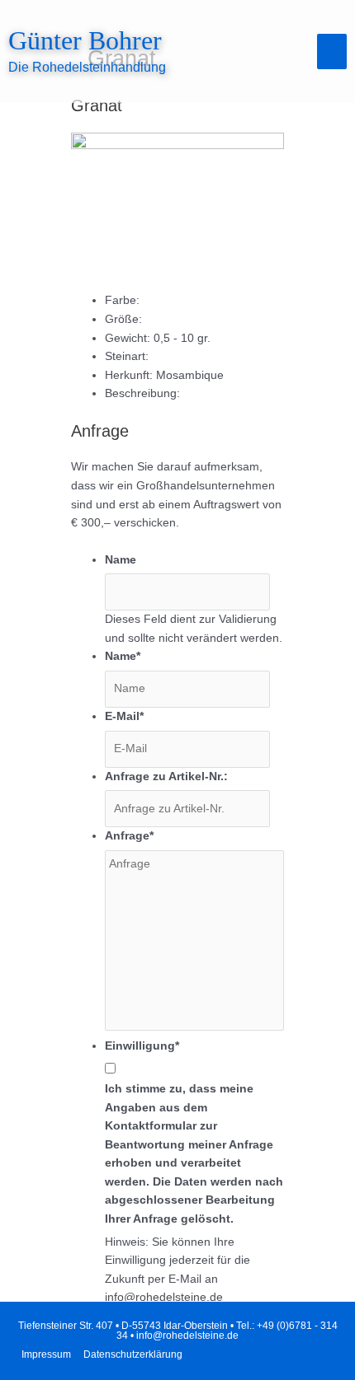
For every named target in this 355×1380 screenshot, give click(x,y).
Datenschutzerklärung (132, 1354)
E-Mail (124, 716)
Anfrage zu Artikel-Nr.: (166, 776)
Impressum (46, 1354)
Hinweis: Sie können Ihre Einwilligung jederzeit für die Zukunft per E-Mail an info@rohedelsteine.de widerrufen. (177, 1279)
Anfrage (129, 836)
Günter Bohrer (85, 40)
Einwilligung (142, 1046)
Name (120, 560)
